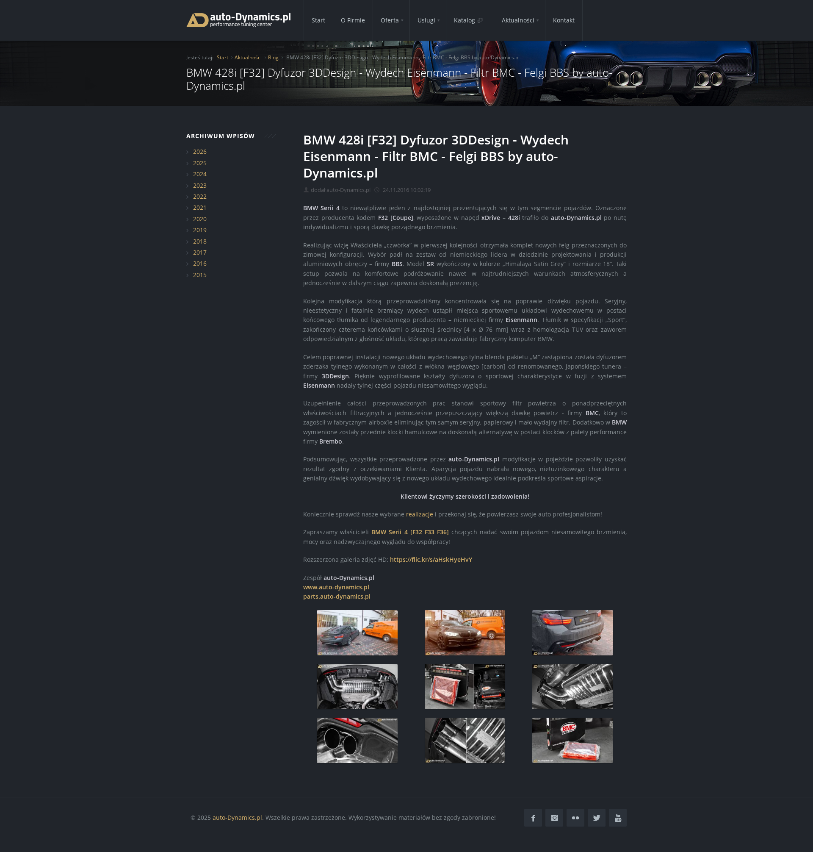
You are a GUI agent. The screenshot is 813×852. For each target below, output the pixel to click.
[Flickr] (575, 818)
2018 (200, 241)
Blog (273, 57)
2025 (200, 163)
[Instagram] (554, 818)
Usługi (426, 20)
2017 (200, 252)
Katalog (465, 20)
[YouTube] (618, 818)
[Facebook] (533, 818)
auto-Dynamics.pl (237, 817)
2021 (200, 207)
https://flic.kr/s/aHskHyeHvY (431, 559)
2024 (200, 174)
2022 (200, 196)
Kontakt (564, 20)
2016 (200, 263)
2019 (200, 230)
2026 (200, 151)
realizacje (419, 514)
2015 (200, 275)
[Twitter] (597, 818)
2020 (200, 219)
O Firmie (353, 20)
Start (318, 20)
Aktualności (518, 20)
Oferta (390, 20)
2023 (200, 185)
